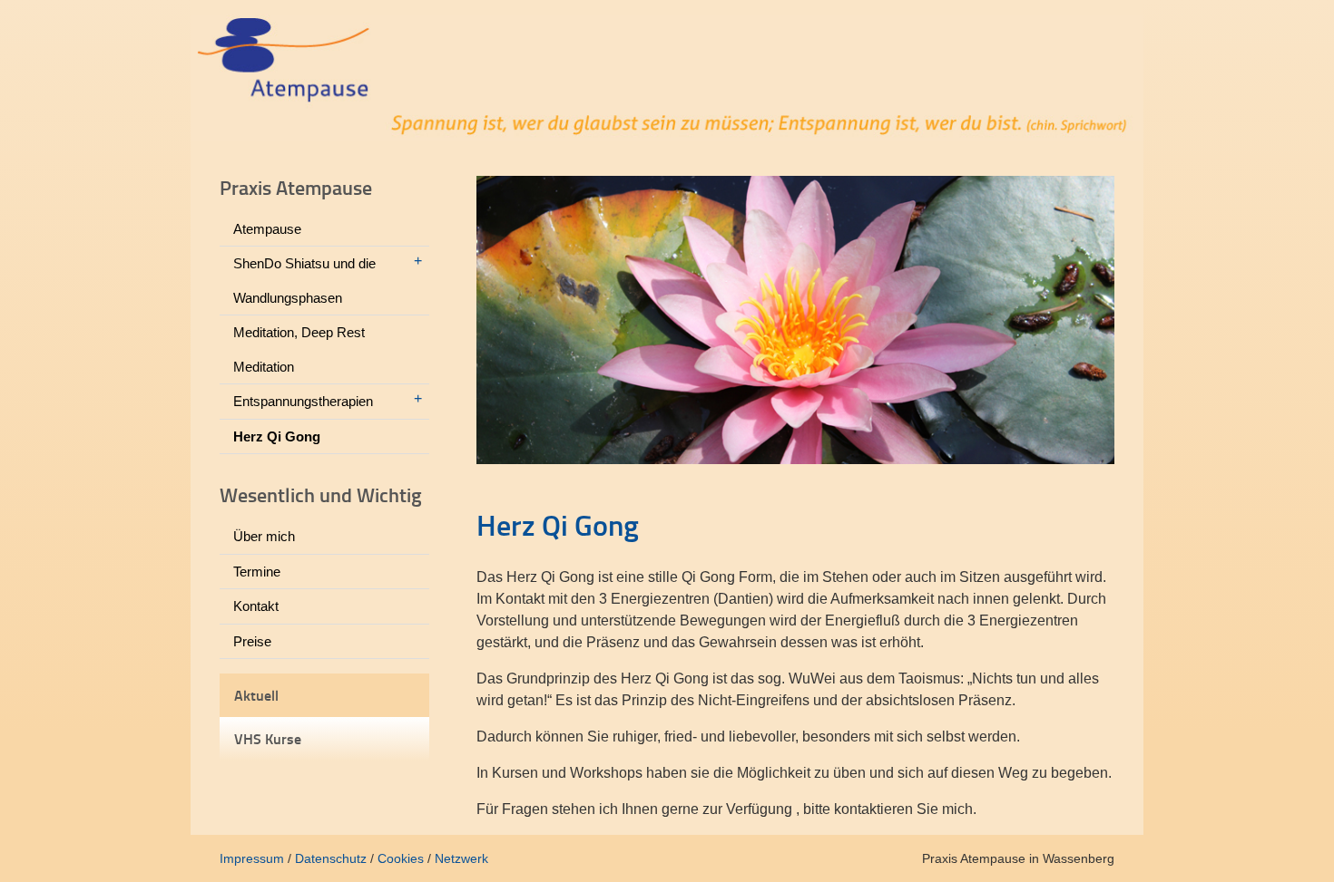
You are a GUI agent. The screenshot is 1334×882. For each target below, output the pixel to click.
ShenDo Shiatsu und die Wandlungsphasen (304, 280)
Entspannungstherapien (303, 401)
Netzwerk (461, 858)
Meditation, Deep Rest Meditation (299, 349)
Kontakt (256, 606)
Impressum (252, 858)
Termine (256, 571)
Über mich (264, 536)
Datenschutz (331, 858)
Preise (252, 641)
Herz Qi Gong (276, 436)
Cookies (401, 858)
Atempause (267, 229)
